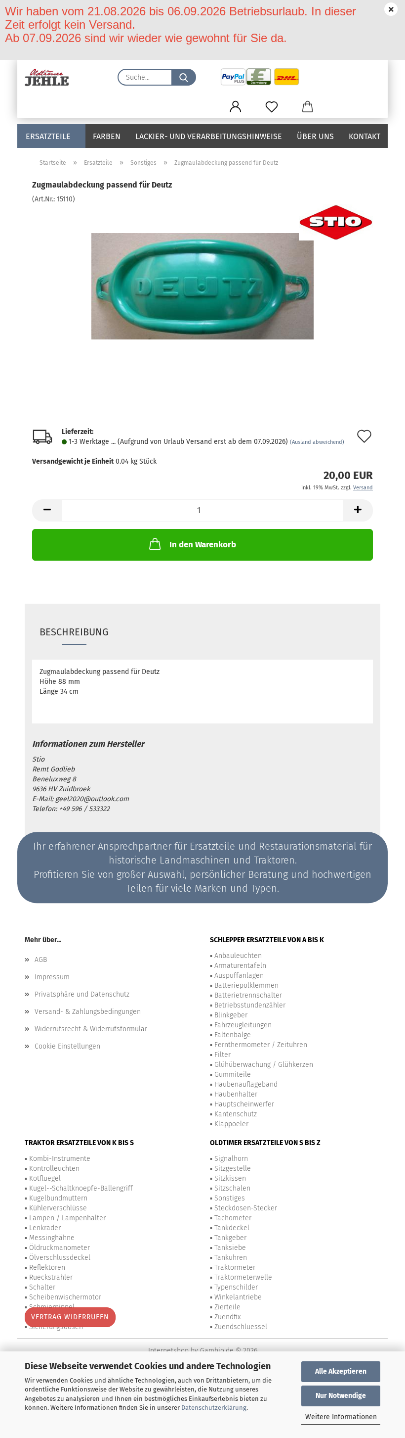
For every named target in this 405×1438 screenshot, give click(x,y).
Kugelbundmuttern (58, 1198)
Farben (107, 136)
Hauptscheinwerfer (244, 1104)
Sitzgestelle (232, 1168)
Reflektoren (47, 1267)
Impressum (52, 977)
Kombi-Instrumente (59, 1158)
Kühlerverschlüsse (58, 1208)
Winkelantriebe (238, 1297)
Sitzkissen (230, 1178)
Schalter (42, 1287)
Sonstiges (229, 1198)
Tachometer (232, 1218)
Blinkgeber (230, 1015)
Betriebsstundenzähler (249, 1005)
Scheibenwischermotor (65, 1297)
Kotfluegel (45, 1178)
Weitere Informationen (341, 1417)
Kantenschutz (235, 1114)
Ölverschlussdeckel (59, 1257)
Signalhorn (231, 1158)
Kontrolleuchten (54, 1168)
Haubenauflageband (246, 1084)
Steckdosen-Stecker (245, 1208)
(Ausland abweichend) (317, 442)
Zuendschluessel (240, 1327)
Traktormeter (234, 1267)
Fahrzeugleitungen (243, 1025)
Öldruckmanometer (59, 1248)
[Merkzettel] (271, 107)
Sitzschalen (232, 1188)
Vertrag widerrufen (70, 1317)
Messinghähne (52, 1238)
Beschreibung (74, 632)
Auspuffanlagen (239, 975)
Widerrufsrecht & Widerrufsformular (91, 1029)
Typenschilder (236, 1287)
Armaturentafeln (240, 965)
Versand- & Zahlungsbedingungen (88, 1011)
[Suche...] (183, 77)
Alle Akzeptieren (340, 1371)
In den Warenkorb (202, 544)
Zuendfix (227, 1317)
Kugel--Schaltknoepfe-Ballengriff (81, 1188)
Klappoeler (231, 1124)
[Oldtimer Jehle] (51, 77)
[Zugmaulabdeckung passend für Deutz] (202, 278)
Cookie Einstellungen (67, 1046)
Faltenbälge (232, 1035)
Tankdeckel (231, 1228)
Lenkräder (45, 1228)
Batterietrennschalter (248, 995)
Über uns (315, 136)
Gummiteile (232, 1074)
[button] (235, 107)
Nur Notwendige (341, 1395)
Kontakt (364, 136)
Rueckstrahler (51, 1277)
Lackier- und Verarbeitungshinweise (208, 136)
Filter (222, 1055)
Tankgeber (230, 1238)
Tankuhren (230, 1257)
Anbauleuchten (238, 956)
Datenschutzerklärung (213, 1407)
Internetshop (168, 1350)
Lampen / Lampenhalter (67, 1218)
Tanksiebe (230, 1248)
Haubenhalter (235, 1094)
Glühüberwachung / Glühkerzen (263, 1064)
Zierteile (227, 1307)
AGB (41, 960)
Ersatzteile (48, 136)
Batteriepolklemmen (246, 985)
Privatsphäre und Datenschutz (82, 994)
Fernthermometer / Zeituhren (260, 1045)
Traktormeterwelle (243, 1277)
